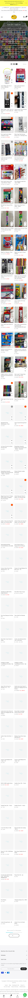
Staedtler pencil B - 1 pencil (20, 805)
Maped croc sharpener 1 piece (6, 252)
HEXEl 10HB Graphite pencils (6, 783)
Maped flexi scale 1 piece (19, 399)
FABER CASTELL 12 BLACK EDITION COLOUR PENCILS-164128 (7, 375)
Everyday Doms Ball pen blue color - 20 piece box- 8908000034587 (6, 876)
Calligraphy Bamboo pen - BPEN (21, 899)
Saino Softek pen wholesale (20, 615)
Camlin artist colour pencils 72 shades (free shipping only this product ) (21, 687)
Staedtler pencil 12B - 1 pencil (20, 783)
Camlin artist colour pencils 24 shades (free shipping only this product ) (7, 712)
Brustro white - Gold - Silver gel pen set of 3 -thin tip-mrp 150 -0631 (7, 111)
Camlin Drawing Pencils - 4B (6, 922)
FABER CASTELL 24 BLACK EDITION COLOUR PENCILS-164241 (21, 350)
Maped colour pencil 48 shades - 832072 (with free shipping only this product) (21, 277)
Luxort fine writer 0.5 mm (6, 827)
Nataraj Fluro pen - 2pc (19, 874)
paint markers (3, 899)
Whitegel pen (3, 945)
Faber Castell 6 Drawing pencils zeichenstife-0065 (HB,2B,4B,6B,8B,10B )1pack (20, 326)
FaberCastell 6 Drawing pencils (20, 994)
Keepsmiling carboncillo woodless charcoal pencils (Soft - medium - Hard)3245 (21, 447)
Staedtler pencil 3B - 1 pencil (6, 805)
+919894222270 (6, 7)
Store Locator (15, 8)
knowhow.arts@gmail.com (16, 7)
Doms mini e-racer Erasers (20, 591)
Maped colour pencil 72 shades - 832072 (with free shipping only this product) (7, 497)
